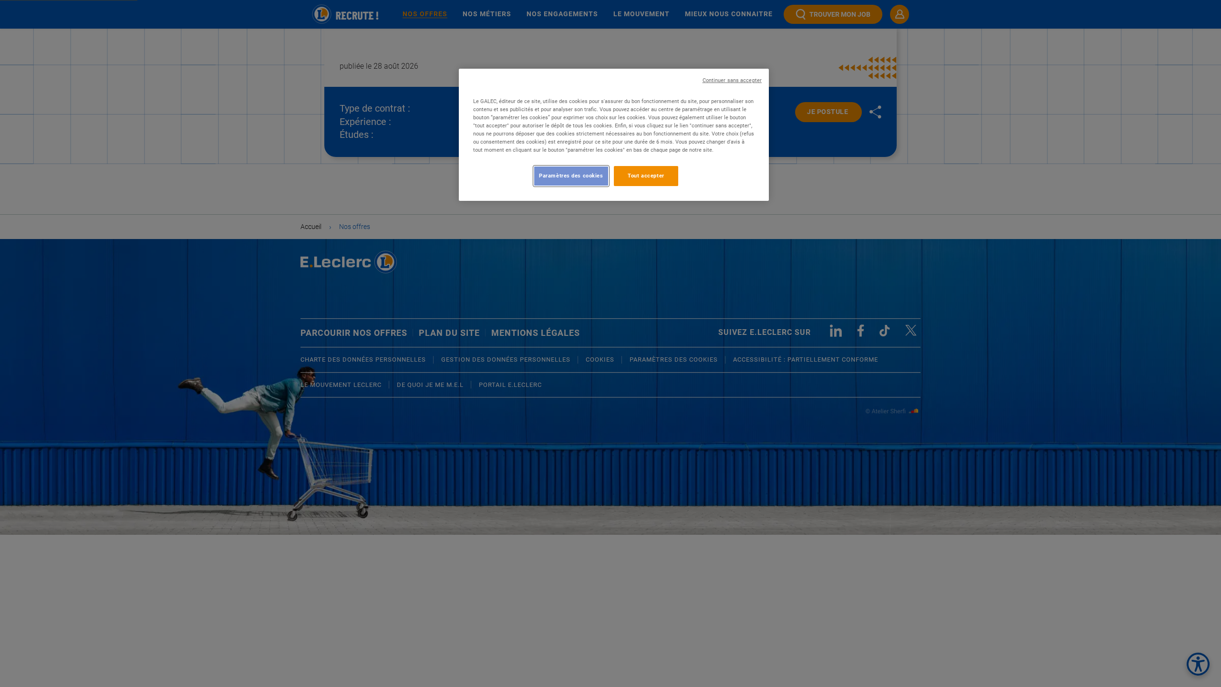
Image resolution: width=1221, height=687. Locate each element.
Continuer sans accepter (732, 80)
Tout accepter (646, 175)
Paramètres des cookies (571, 175)
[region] (614, 135)
